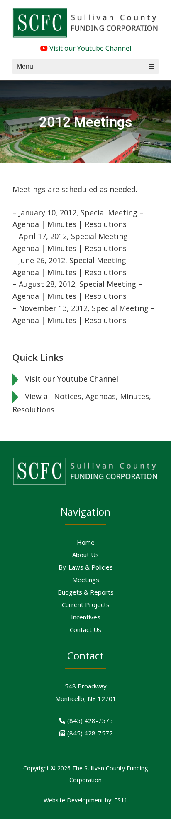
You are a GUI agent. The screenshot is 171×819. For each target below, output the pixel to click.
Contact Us (85, 629)
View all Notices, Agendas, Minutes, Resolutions (81, 402)
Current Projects (86, 604)
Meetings (85, 579)
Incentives (85, 617)
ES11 (120, 800)
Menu (25, 66)
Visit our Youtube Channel (89, 48)
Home (86, 542)
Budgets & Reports (86, 592)
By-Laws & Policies (86, 567)
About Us (85, 554)
